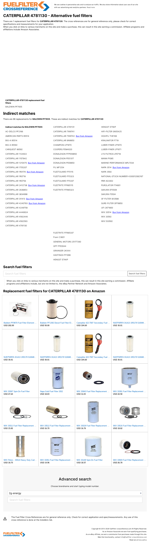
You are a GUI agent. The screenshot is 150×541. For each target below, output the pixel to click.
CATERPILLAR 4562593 (16, 221)
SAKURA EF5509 (109, 190)
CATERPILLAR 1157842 (16, 158)
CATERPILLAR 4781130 (16, 225)
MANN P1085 (107, 158)
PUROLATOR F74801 (110, 185)
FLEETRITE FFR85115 (63, 185)
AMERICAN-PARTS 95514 (17, 136)
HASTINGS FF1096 (62, 255)
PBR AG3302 (107, 181)
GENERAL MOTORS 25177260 (67, 242)
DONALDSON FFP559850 (65, 154)
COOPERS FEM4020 (62, 149)
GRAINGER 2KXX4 (61, 250)
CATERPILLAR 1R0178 (15, 172)
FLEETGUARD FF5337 (63, 181)
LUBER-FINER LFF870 (111, 145)
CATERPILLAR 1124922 (16, 154)
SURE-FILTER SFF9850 (111, 203)
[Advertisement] (27, 57)
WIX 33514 (106, 212)
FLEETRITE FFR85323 (63, 190)
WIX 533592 (107, 221)
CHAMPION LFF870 (62, 145)
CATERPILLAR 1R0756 (15, 181)
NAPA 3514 (106, 167)
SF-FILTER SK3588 (110, 199)
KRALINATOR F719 (110, 140)
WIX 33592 (106, 216)
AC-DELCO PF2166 (14, 131)
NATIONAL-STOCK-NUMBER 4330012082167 (122, 176)
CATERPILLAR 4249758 (16, 208)
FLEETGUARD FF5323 (63, 176)
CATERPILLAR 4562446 (16, 216)
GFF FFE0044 (59, 246)
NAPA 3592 (106, 172)
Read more (91, 7)
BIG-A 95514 (11, 140)
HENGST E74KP (60, 259)
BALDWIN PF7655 (13, 107)
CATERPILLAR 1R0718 (15, 176)
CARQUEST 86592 (14, 149)
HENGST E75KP (108, 127)
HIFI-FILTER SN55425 (111, 131)
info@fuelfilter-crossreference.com (134, 537)
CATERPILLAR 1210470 (16, 163)
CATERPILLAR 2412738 (16, 185)
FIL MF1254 (58, 167)
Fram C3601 (59, 237)
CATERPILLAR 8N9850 (63, 140)
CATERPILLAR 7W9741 (63, 131)
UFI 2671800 (107, 208)
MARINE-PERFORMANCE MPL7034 (117, 163)
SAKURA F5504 (108, 194)
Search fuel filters (137, 273)
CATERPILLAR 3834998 (16, 194)
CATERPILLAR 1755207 (16, 167)
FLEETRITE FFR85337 (63, 233)
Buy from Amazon (36, 163)
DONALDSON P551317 (63, 158)
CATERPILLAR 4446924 (16, 212)
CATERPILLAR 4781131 (63, 127)
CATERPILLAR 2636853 (16, 190)
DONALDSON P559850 (63, 163)
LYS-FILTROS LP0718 (111, 154)
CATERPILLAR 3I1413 (15, 199)
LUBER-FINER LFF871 (111, 149)
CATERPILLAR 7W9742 (64, 136)
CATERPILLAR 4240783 (16, 203)
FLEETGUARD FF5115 (63, 172)
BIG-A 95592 (11, 145)
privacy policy (142, 540)
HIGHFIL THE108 (109, 136)
